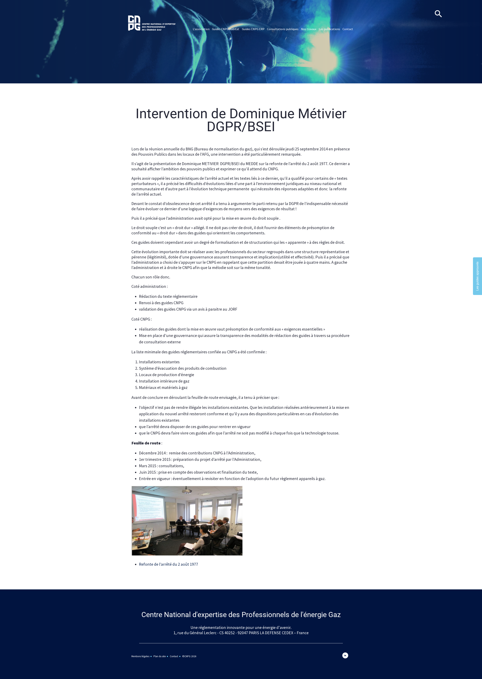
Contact (347, 29)
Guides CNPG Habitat (225, 29)
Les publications (329, 29)
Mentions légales (140, 656)
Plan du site (159, 656)
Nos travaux (308, 29)
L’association (201, 29)
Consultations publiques (282, 29)
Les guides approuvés (477, 276)
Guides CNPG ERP (253, 29)
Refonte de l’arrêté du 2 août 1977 (168, 564)
